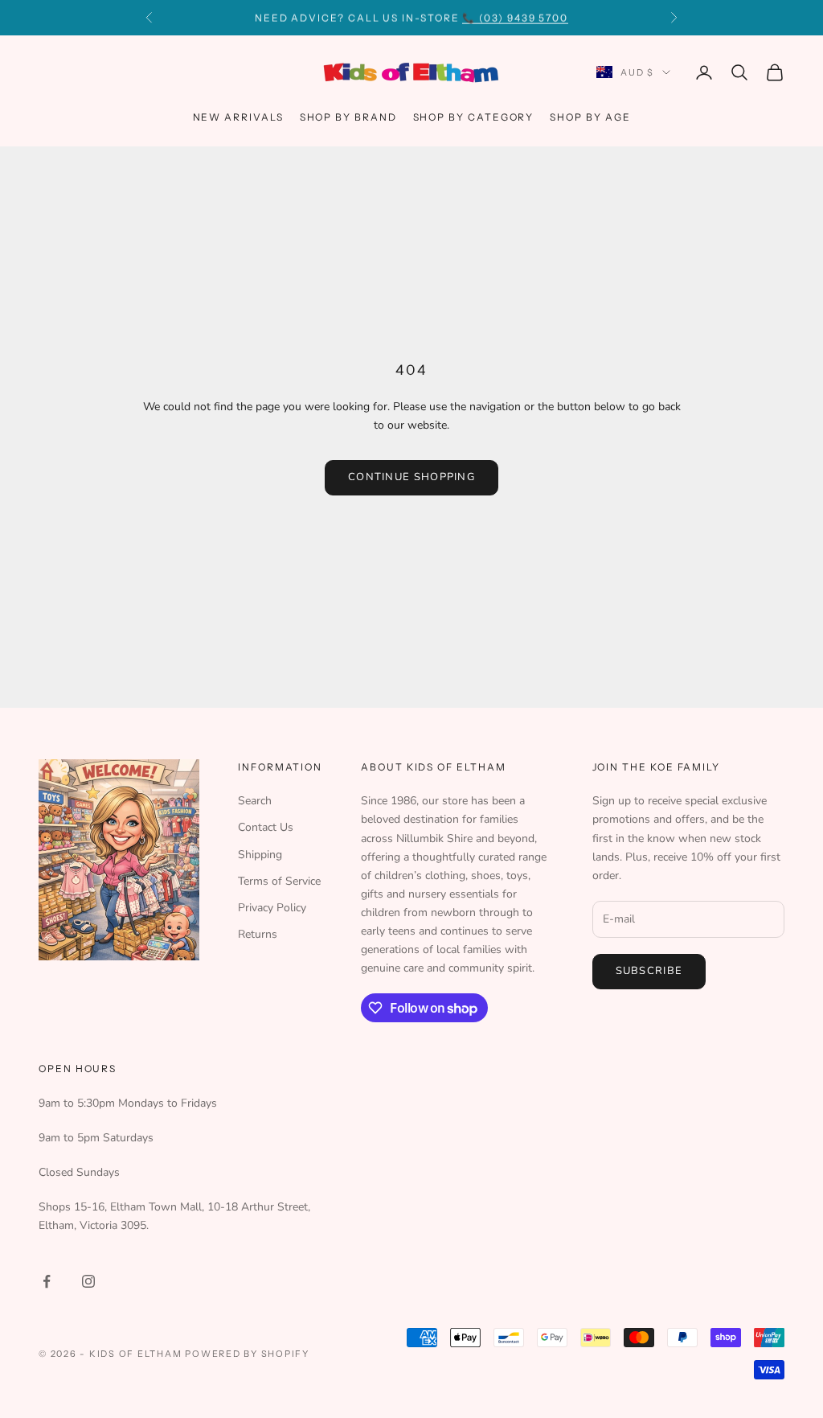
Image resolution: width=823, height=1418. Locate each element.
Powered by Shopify (247, 1353)
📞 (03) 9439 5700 (515, 17)
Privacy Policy (272, 907)
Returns (257, 934)
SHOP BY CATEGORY (473, 117)
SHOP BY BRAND (348, 117)
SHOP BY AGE (590, 117)
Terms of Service (279, 881)
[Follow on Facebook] (47, 1281)
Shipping (260, 854)
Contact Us (265, 827)
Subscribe (649, 971)
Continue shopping (411, 477)
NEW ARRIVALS (238, 117)
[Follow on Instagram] (88, 1281)
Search (255, 800)
